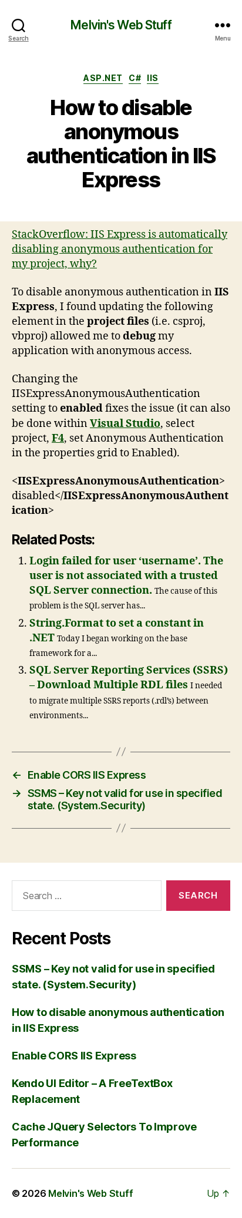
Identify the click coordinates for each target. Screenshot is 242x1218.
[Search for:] (84, 898)
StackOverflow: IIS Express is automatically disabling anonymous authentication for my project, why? (119, 249)
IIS (153, 78)
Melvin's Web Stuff (120, 25)
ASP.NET (103, 78)
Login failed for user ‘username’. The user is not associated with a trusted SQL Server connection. (126, 575)
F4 (58, 438)
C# (135, 78)
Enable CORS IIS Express (74, 1055)
